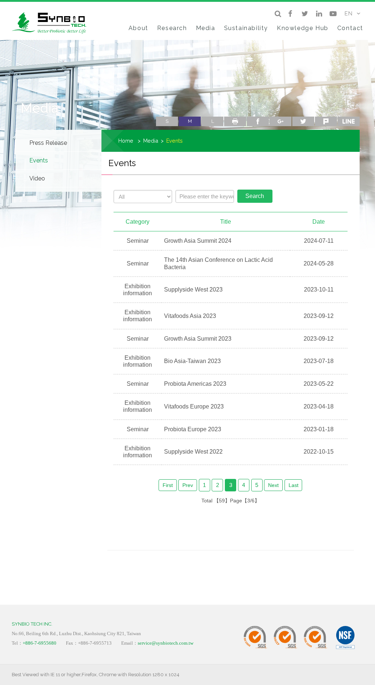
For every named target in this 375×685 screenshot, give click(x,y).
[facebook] (290, 13)
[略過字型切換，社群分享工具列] (159, 114)
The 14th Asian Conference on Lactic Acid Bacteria (218, 263)
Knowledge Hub (302, 28)
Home (125, 141)
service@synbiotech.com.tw (165, 643)
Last (293, 485)
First (168, 485)
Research (172, 28)
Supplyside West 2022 (193, 451)
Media (205, 28)
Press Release (48, 142)
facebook (258, 121)
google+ (281, 121)
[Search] (278, 13)
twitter (303, 121)
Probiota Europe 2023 (192, 429)
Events (38, 160)
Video (37, 178)
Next (273, 485)
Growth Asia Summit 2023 (197, 339)
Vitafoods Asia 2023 (190, 316)
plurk (326, 121)
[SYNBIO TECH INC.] (52, 21)
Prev (187, 485)
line (349, 121)
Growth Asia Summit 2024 (197, 241)
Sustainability (246, 28)
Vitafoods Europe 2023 (194, 406)
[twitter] (304, 13)
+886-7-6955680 (39, 643)
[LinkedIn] (318, 13)
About (138, 28)
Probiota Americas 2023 (195, 384)
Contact (350, 28)
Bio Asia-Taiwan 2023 (192, 361)
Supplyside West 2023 (193, 289)
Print (235, 121)
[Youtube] (333, 13)
